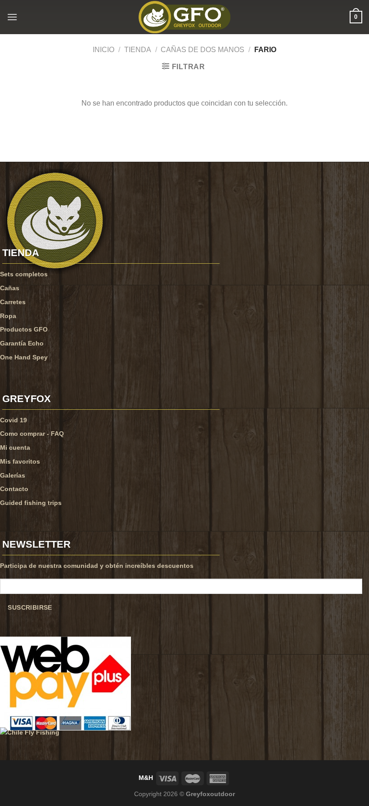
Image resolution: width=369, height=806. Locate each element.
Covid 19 (13, 420)
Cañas (9, 288)
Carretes (13, 302)
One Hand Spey (24, 357)
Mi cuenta (15, 447)
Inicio (103, 49)
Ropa (8, 315)
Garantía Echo (22, 343)
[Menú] (12, 17)
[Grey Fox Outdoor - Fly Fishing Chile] (184, 17)
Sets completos (24, 274)
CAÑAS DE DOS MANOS (202, 49)
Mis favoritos (20, 461)
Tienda (137, 49)
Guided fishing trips (31, 502)
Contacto (14, 488)
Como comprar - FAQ (32, 433)
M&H (146, 777)
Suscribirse (30, 607)
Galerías (12, 475)
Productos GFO (24, 329)
